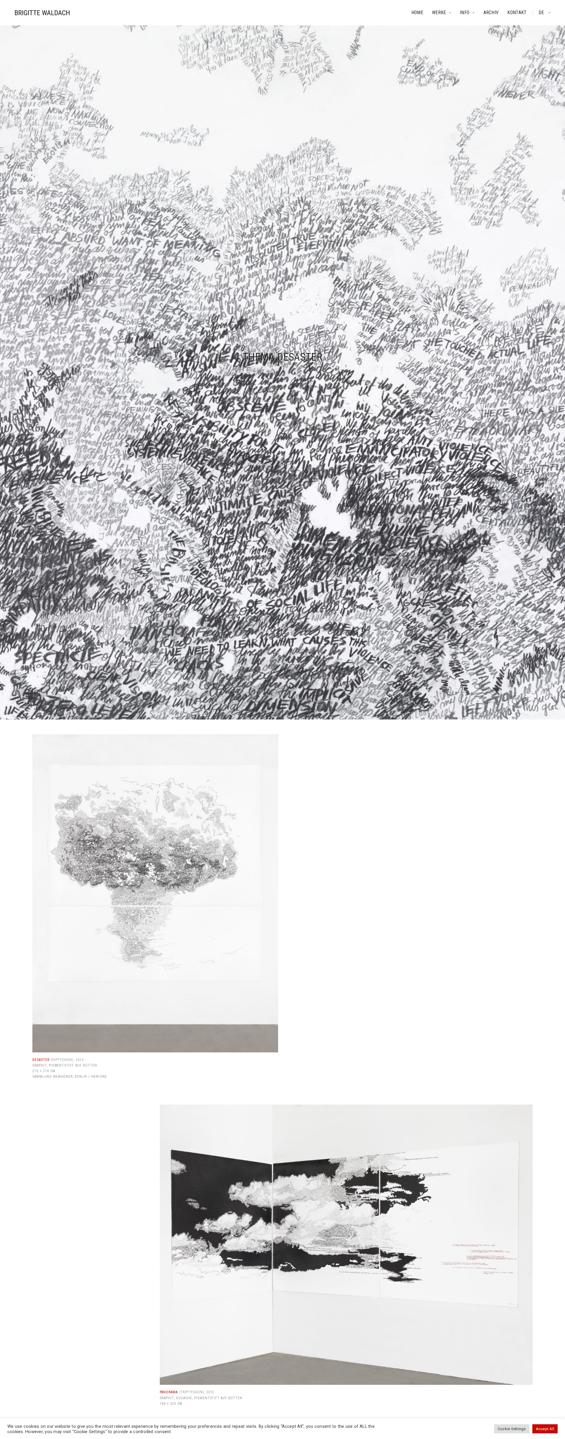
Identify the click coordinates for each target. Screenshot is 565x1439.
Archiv (491, 12)
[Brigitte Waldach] (42, 12)
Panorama (169, 1392)
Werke (439, 12)
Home (417, 12)
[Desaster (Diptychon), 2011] (155, 893)
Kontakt (516, 12)
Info (464, 12)
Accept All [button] (545, 1429)
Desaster (40, 1060)
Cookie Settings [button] (512, 1429)
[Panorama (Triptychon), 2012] (346, 1245)
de (542, 12)
